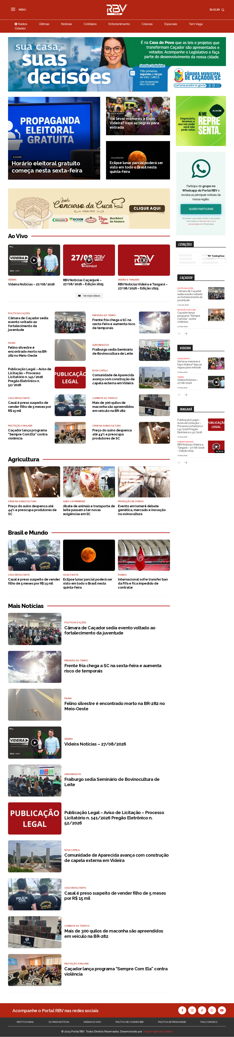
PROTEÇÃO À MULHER (20, 425)
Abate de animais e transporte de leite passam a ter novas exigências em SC (89, 510)
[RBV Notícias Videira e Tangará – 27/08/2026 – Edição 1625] (144, 260)
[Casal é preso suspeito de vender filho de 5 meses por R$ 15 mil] (70, 405)
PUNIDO (122, 575)
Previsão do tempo (104, 315)
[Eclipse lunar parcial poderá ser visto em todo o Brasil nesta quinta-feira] (138, 160)
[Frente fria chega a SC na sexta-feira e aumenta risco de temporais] (154, 322)
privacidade (194, 224)
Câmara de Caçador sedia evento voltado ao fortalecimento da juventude (28, 324)
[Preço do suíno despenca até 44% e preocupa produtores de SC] (154, 433)
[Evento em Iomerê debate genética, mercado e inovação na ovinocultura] (144, 482)
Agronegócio (100, 345)
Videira (185, 348)
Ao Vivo (18, 236)
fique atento (117, 114)
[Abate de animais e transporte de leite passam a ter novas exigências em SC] (89, 482)
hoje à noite (117, 158)
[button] (218, 10)
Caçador (186, 277)
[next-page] (185, 333)
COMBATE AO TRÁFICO (105, 398)
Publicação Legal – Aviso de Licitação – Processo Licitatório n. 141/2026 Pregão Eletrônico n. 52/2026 (29, 377)
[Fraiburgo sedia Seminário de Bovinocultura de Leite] (154, 350)
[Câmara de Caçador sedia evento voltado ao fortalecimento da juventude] (70, 322)
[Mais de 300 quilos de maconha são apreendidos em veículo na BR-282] (154, 405)
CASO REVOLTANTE (19, 398)
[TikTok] (202, 1010)
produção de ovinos (131, 501)
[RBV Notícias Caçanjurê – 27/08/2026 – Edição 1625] (89, 260)
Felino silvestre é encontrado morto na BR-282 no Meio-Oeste (27, 351)
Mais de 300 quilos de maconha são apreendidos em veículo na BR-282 (113, 406)
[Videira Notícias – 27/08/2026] (34, 260)
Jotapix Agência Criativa (158, 1031)
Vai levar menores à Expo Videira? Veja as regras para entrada (189, 364)
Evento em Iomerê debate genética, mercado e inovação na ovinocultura (142, 510)
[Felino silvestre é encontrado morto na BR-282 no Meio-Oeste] (70, 350)
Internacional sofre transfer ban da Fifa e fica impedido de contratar (143, 583)
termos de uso (207, 221)
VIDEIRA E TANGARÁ (128, 279)
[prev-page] (179, 333)
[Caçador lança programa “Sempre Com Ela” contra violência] (70, 433)
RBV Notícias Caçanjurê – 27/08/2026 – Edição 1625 (83, 282)
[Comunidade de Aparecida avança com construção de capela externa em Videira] (154, 377)
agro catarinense (74, 501)
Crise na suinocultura (106, 425)
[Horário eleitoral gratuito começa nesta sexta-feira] (54, 138)
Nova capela (100, 370)
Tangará (186, 409)
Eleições (17, 157)
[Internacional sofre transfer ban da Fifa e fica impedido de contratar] (144, 555)
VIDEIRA (12, 279)
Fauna (11, 343)
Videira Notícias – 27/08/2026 (31, 284)
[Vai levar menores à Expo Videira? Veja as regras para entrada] (138, 116)
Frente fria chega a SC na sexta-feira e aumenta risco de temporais (113, 324)
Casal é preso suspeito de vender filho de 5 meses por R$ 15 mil (29, 406)
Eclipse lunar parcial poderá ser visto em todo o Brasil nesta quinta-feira (87, 583)
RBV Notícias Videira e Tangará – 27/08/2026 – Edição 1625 (142, 286)
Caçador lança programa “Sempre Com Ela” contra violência (28, 434)
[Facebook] (182, 1010)
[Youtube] (222, 1010)
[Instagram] (192, 1010)
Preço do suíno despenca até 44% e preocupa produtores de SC (112, 434)
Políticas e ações (19, 313)
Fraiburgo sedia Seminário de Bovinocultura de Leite (112, 351)
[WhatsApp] (212, 1010)
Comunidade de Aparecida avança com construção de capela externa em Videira (113, 379)
